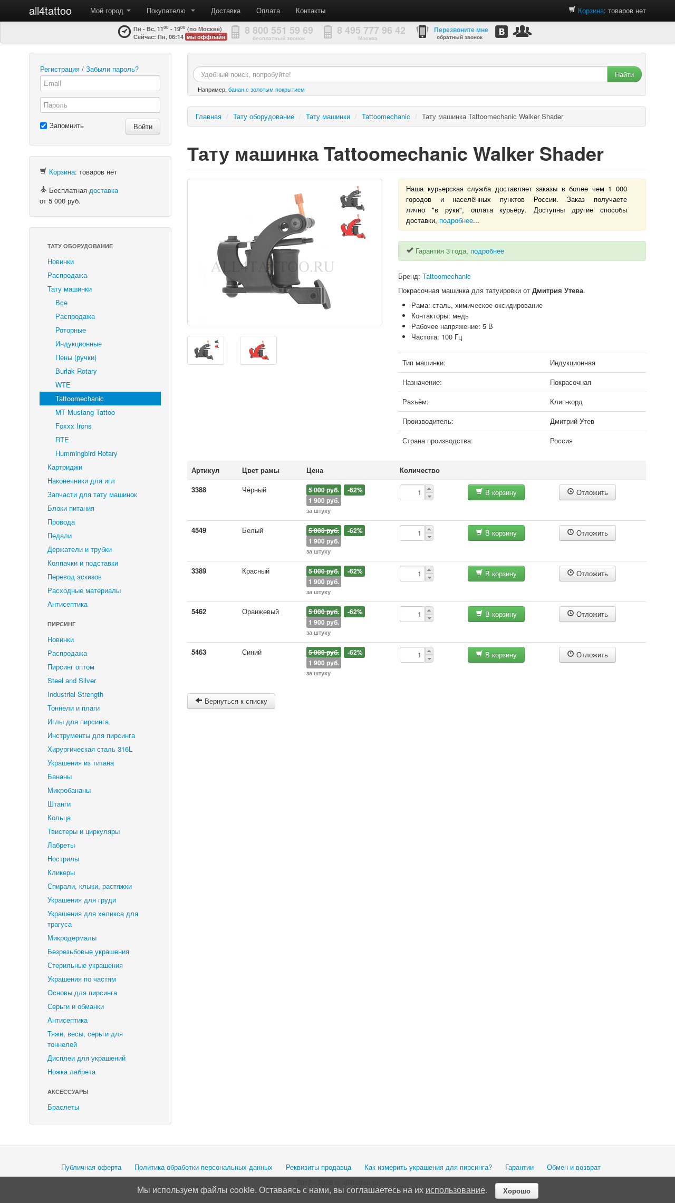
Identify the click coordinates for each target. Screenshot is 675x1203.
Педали (59, 535)
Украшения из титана (80, 763)
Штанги (59, 804)
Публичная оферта (91, 1167)
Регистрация (60, 69)
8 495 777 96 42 (371, 30)
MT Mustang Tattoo (85, 412)
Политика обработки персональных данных (203, 1167)
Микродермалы (72, 938)
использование (455, 1189)
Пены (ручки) (76, 357)
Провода (61, 522)
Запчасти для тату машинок (92, 494)
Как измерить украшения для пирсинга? (428, 1167)
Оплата (268, 10)
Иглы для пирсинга (78, 721)
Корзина (591, 10)
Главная (208, 116)
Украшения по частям (81, 979)
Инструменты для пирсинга (91, 735)
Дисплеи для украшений (86, 1058)
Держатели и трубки (79, 549)
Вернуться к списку (234, 701)
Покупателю (168, 10)
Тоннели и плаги (73, 708)
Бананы (59, 776)
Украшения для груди (81, 900)
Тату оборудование (80, 246)
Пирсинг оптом (70, 667)
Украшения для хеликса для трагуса (92, 918)
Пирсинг (61, 624)
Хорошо (517, 1191)
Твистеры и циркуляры (83, 831)
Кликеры (61, 872)
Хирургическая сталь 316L (89, 749)
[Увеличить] (284, 252)
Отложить (591, 492)
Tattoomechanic (79, 398)
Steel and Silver (71, 680)
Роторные (70, 330)
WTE (63, 385)
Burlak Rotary (76, 371)
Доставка (225, 10)
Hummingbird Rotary (86, 453)
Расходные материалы (84, 590)
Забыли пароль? (112, 69)
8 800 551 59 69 (279, 30)
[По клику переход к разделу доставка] (43, 190)
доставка (103, 190)
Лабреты (61, 845)
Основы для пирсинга (82, 992)
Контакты (310, 10)
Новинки (60, 261)
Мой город (108, 10)
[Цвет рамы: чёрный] (205, 350)
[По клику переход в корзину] (572, 10)
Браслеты (63, 1107)
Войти (142, 126)
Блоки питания (70, 508)
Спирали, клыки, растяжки (89, 886)
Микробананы (69, 790)
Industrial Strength (75, 694)
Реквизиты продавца (318, 1167)
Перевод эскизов (74, 576)
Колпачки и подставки (82, 563)
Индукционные (78, 343)
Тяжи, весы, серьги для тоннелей (85, 1039)
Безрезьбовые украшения (88, 951)
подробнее (456, 220)
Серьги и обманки (75, 1006)
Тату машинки (69, 289)
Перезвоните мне (461, 29)
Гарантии (519, 1167)
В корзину (500, 492)
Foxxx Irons (73, 426)
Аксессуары (68, 1091)
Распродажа (67, 275)
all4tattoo (50, 10)
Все (61, 302)
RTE (62, 439)
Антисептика (67, 604)
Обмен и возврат (574, 1167)
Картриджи (64, 467)
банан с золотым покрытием (266, 89)
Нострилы (63, 858)
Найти (624, 74)
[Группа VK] (501, 31)
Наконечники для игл (81, 481)
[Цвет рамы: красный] (258, 350)
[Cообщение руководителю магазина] (522, 31)
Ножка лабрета (71, 1071)
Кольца (59, 817)
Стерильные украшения (85, 965)
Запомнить (67, 125)
